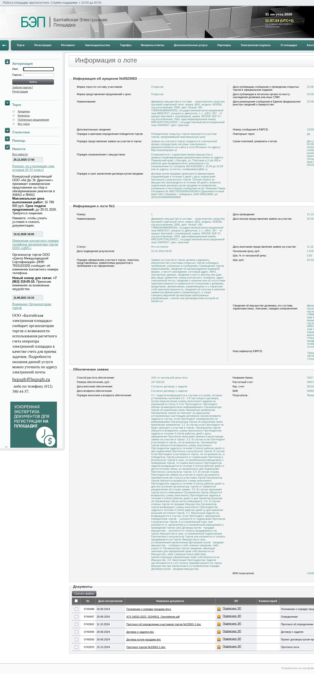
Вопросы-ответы (152, 45)
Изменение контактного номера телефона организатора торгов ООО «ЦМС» (35, 244)
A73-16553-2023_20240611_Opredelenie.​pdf (153, 616)
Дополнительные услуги (191, 45)
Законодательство (97, 45)
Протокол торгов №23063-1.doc (146, 647)
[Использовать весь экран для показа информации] (4, 45)
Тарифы (125, 45)
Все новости (20, 154)
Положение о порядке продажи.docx (148, 609)
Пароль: (17, 74)
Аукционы (24, 111)
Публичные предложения (33, 119)
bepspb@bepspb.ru (31, 379)
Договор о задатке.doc (140, 631)
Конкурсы (24, 115)
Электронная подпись (256, 45)
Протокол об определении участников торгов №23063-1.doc (163, 624)
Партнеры (224, 45)
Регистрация (42, 45)
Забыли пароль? (22, 87)
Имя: (15, 68)
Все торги (24, 123)
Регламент (68, 45)
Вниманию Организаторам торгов (31, 306)
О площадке (289, 45)
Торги (21, 45)
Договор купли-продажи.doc (143, 639)
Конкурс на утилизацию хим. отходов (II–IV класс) (33, 168)
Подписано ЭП (232, 608)
